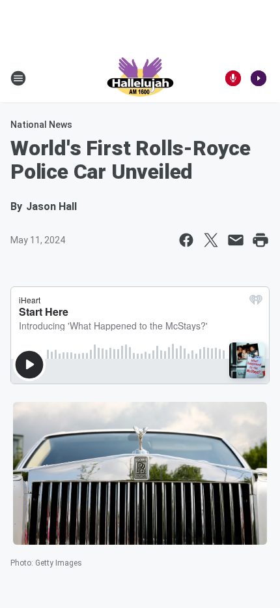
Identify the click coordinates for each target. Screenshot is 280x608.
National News (41, 124)
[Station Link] (140, 78)
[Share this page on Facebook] (186, 240)
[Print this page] (260, 240)
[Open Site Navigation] (18, 78)
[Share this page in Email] (236, 240)
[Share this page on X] (211, 240)
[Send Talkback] (233, 78)
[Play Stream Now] (258, 78)
